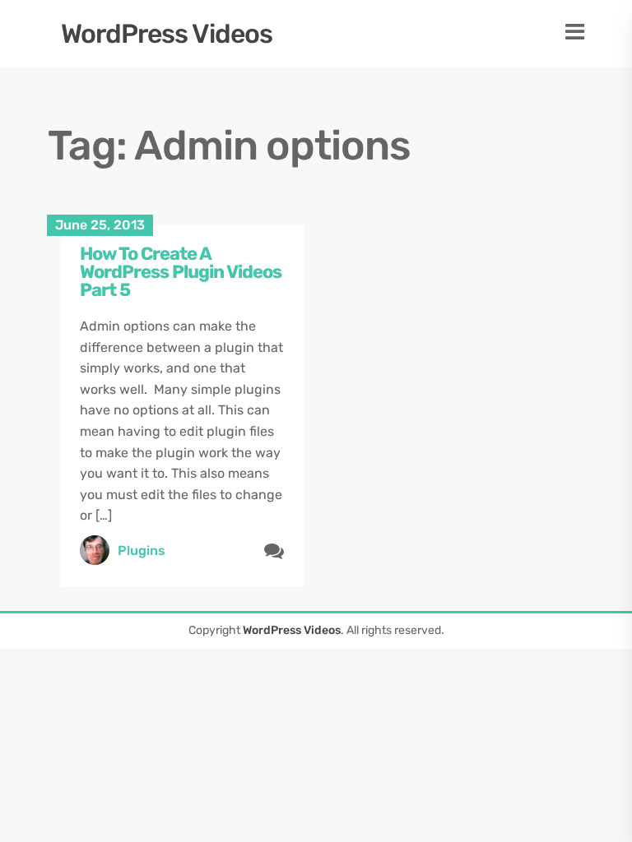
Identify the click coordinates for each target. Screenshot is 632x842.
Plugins (141, 550)
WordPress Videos (166, 34)
